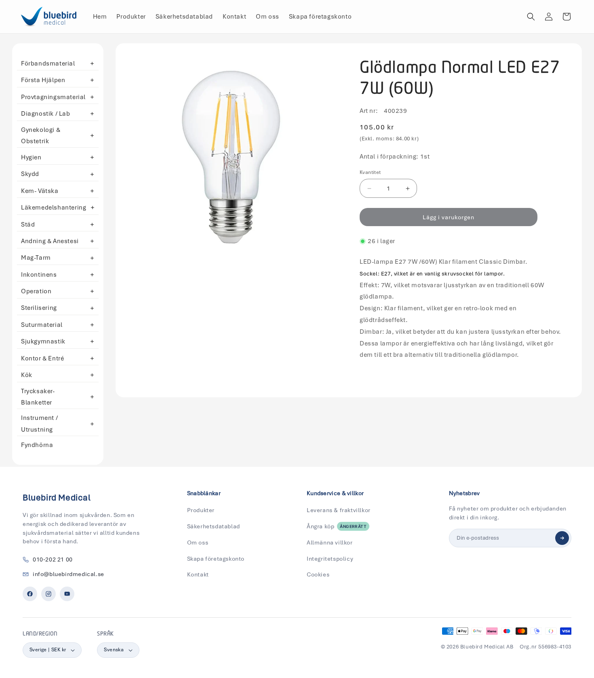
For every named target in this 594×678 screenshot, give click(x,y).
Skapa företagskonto (215, 558)
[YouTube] (67, 594)
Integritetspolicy (330, 558)
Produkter (201, 510)
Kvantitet (370, 172)
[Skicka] (562, 538)
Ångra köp (337, 526)
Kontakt (198, 574)
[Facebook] (30, 594)
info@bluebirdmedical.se (68, 574)
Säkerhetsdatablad (213, 526)
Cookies (318, 574)
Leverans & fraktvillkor (339, 510)
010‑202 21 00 (53, 559)
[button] (531, 16)
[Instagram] (48, 594)
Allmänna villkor (330, 542)
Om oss (198, 542)
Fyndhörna (37, 445)
